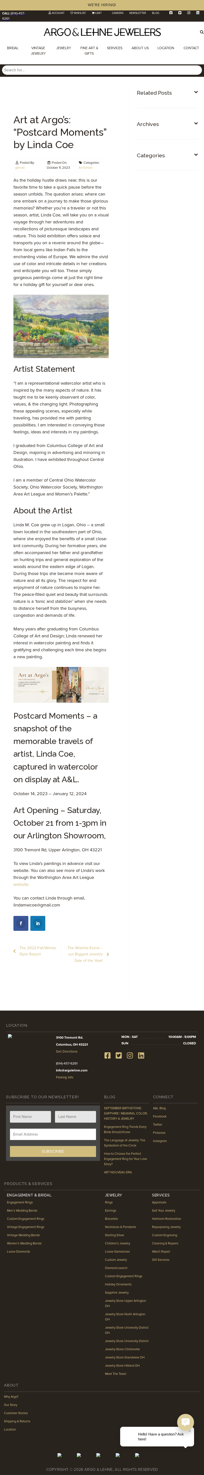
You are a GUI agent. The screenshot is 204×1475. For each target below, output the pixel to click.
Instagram (160, 1141)
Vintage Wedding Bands (23, 1235)
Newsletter (137, 13)
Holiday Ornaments (118, 1284)
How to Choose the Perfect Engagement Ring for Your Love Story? (125, 1159)
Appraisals (159, 1202)
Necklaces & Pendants (120, 1227)
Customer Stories (16, 1413)
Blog (155, 13)
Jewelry (63, 48)
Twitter (157, 1125)
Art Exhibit (86, 168)
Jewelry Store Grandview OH (125, 1357)
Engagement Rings (20, 1202)
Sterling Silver (114, 1235)
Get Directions (66, 1052)
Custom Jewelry (116, 1260)
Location (165, 48)
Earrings (110, 1211)
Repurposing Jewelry (166, 1227)
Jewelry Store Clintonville (122, 1349)
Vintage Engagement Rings (25, 1227)
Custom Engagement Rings (25, 1219)
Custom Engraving (164, 1235)
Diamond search (116, 1268)
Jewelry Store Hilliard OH (122, 1366)
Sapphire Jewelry (117, 1293)
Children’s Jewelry (117, 1243)
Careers (117, 13)
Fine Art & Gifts (89, 51)
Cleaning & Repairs (165, 1243)
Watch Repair (161, 1252)
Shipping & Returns (17, 1421)
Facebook (160, 1116)
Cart (98, 13)
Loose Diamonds (18, 1252)
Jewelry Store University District (127, 1341)
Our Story (10, 1405)
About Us (140, 48)
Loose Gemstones (117, 1252)
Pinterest (159, 1133)
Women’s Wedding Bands (24, 1243)
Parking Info (64, 1077)
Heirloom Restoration (166, 1219)
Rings (109, 1202)
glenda (20, 168)
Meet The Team (115, 1374)
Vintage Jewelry (38, 51)
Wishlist (80, 13)
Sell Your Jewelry (163, 1211)
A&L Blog (159, 1108)
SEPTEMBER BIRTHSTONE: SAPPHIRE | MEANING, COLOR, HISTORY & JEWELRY (126, 1113)
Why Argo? (11, 1397)
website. (22, 884)
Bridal (12, 48)
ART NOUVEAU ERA (118, 1172)
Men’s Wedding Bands (22, 1211)
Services (114, 48)
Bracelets (111, 1219)
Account (58, 13)
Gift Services (160, 1260)
